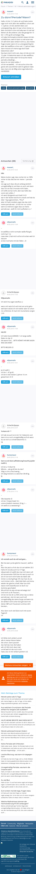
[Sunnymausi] (4, 456)
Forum (3, 6)
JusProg (17, 861)
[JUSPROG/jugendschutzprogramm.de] (8, 856)
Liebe (3, 88)
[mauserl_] (4, 168)
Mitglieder (20, 824)
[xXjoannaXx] (4, 223)
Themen (10, 6)
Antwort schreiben (11, 77)
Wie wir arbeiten (22, 826)
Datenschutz (17, 866)
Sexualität (30, 88)
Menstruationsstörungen (16, 88)
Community (11, 824)
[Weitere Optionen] (32, 12)
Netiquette (29, 824)
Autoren (12, 826)
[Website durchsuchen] (22, 2)
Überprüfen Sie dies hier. (27, 851)
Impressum (8, 866)
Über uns (4, 826)
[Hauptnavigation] (32, 2)
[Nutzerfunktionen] (27, 2)
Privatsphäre (26, 866)
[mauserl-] (4, 12)
